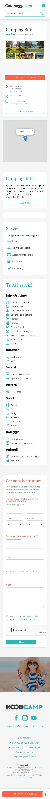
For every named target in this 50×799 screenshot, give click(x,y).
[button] (25, 138)
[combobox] (14, 523)
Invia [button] (21, 642)
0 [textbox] (29, 524)
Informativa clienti (25, 757)
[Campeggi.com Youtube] (34, 718)
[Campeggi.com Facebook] (16, 718)
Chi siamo (24, 738)
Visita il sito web (25, 111)
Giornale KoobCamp (30, 726)
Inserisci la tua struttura (24, 742)
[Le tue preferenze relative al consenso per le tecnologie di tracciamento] (45, 794)
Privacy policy (24, 752)
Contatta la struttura (25, 794)
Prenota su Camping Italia (25, 747)
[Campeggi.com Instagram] (25, 718)
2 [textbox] (8, 524)
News (10, 726)
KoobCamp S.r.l (29, 619)
